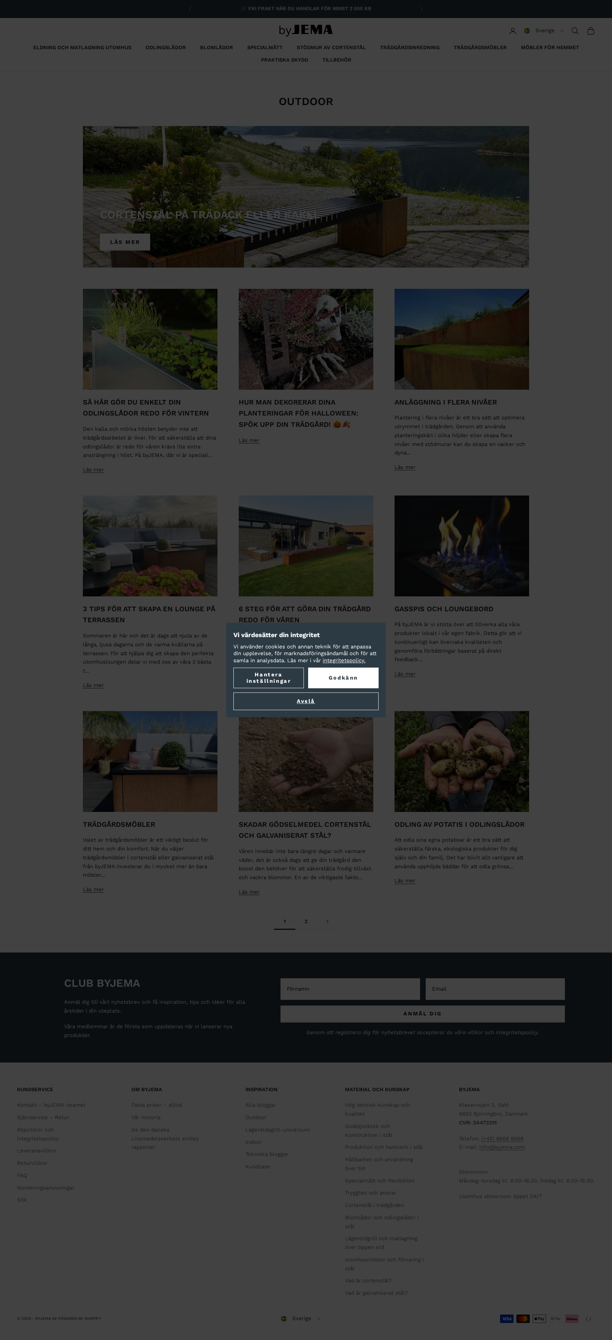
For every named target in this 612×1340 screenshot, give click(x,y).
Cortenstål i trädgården (374, 1205)
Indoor (253, 1142)
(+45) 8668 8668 (502, 1138)
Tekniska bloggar (266, 1154)
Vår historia (145, 1117)
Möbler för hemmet (550, 47)
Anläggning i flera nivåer (446, 402)
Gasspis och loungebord (444, 609)
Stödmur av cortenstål (331, 47)
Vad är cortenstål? (368, 1280)
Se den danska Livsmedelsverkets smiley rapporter (165, 1139)
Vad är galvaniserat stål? (376, 1293)
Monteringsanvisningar (45, 1188)
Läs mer (125, 242)
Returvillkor (32, 1163)
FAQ (22, 1175)
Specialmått (265, 47)
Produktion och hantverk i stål (384, 1147)
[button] (544, 31)
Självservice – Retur (43, 1117)
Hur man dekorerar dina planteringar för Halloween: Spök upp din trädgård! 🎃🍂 (298, 413)
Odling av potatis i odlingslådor (460, 824)
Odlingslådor (166, 47)
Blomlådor (216, 47)
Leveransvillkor (37, 1150)
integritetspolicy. (344, 660)
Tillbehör (336, 60)
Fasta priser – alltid (156, 1105)
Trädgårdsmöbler (480, 47)
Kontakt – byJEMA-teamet (51, 1105)
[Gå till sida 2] (327, 921)
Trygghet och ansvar (370, 1193)
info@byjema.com (502, 1147)
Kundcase (257, 1166)
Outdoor (255, 1117)
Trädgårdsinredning (410, 47)
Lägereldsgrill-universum (277, 1130)
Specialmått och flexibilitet (379, 1181)
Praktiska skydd (284, 60)
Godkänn (343, 678)
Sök (22, 1200)
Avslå (306, 701)
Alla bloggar (260, 1105)
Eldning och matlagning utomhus (82, 47)
